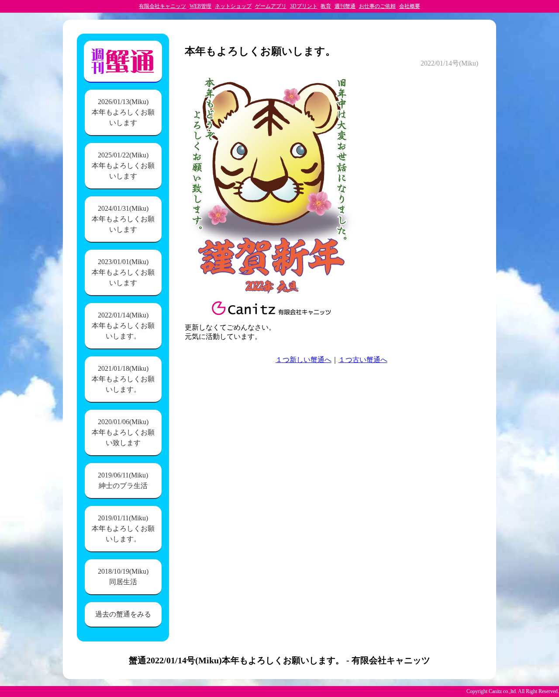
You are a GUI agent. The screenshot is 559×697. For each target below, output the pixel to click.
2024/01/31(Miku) (123, 219)
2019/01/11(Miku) (123, 528)
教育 (326, 6)
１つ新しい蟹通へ (303, 359)
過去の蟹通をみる (123, 614)
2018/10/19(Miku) (123, 576)
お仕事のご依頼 (377, 6)
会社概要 (409, 6)
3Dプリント (303, 6)
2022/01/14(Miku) (123, 325)
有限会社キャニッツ (162, 6)
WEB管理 (200, 6)
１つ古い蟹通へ (362, 359)
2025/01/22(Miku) (123, 165)
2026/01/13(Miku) (123, 112)
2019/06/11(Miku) (123, 480)
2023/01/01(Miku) (123, 272)
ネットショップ (233, 6)
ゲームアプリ (270, 6)
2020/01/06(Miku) (123, 432)
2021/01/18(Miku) (123, 379)
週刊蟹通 (345, 6)
